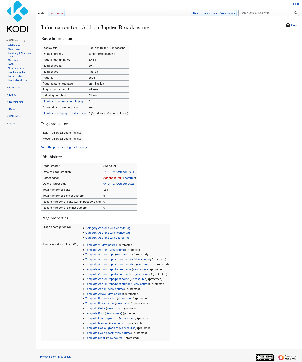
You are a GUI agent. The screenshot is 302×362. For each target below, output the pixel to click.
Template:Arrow (95, 293)
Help (294, 25)
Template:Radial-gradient (101, 328)
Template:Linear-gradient (101, 318)
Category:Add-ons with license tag (107, 232)
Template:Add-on (96, 249)
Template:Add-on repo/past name (107, 279)
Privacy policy (48, 356)
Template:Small (95, 337)
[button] (18, 40)
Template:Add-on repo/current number (110, 264)
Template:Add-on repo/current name (109, 259)
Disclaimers (64, 356)
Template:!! (92, 244)
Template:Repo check (99, 332)
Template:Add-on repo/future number (109, 274)
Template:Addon (96, 288)
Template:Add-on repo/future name (108, 269)
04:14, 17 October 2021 (118, 183)
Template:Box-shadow (99, 303)
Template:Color (95, 308)
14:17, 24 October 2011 (118, 171)
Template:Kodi (94, 313)
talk (120, 177)
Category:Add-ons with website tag (108, 228)
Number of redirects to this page (64, 101)
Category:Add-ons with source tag (107, 237)
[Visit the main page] (18, 16)
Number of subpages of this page (64, 113)
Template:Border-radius (100, 298)
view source (109, 244)
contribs (130, 177)
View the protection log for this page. (65, 147)
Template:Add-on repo (99, 254)
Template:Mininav (96, 323)
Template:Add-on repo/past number (108, 283)
